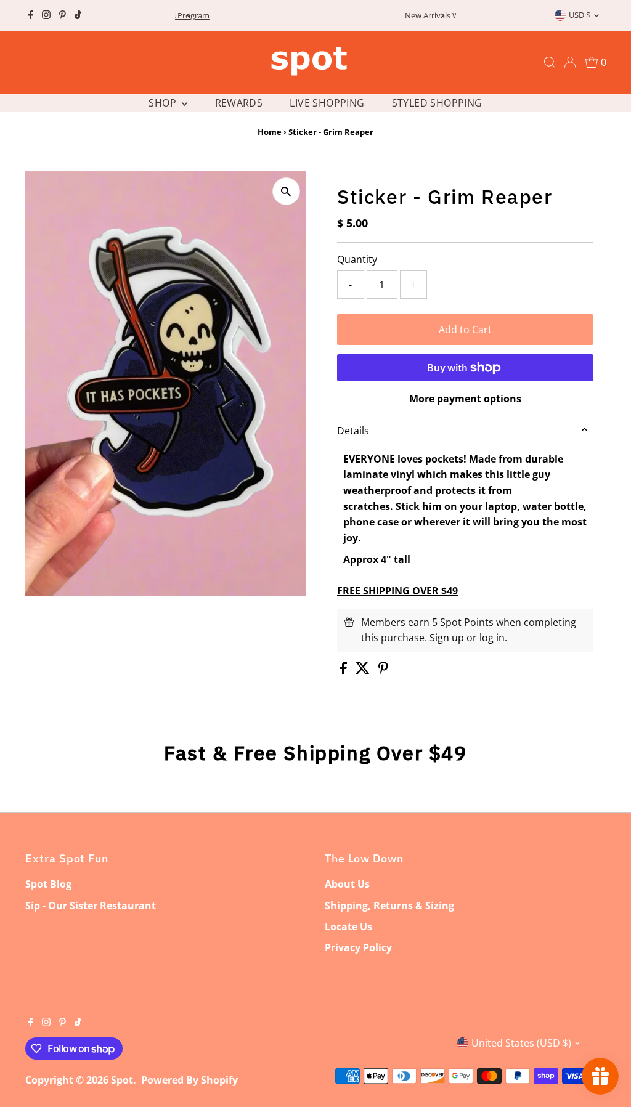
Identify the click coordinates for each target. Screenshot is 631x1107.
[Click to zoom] (286, 191)
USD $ (579, 14)
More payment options (465, 398)
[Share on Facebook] (344, 670)
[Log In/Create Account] (570, 62)
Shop (164, 103)
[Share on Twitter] (364, 670)
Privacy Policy (358, 947)
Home (270, 131)
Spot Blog (48, 884)
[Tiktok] (77, 15)
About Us (347, 884)
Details (353, 430)
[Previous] (189, 16)
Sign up (446, 637)
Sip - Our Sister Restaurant (90, 905)
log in (492, 637)
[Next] (442, 16)
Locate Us (348, 926)
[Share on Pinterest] (383, 670)
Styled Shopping (437, 103)
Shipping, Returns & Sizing (389, 905)
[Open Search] (549, 62)
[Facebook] (30, 15)
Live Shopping (327, 103)
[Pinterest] (62, 15)
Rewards (239, 103)
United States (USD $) (521, 1043)
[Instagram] (46, 15)
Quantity (357, 259)
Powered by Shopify (189, 1080)
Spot (122, 1080)
